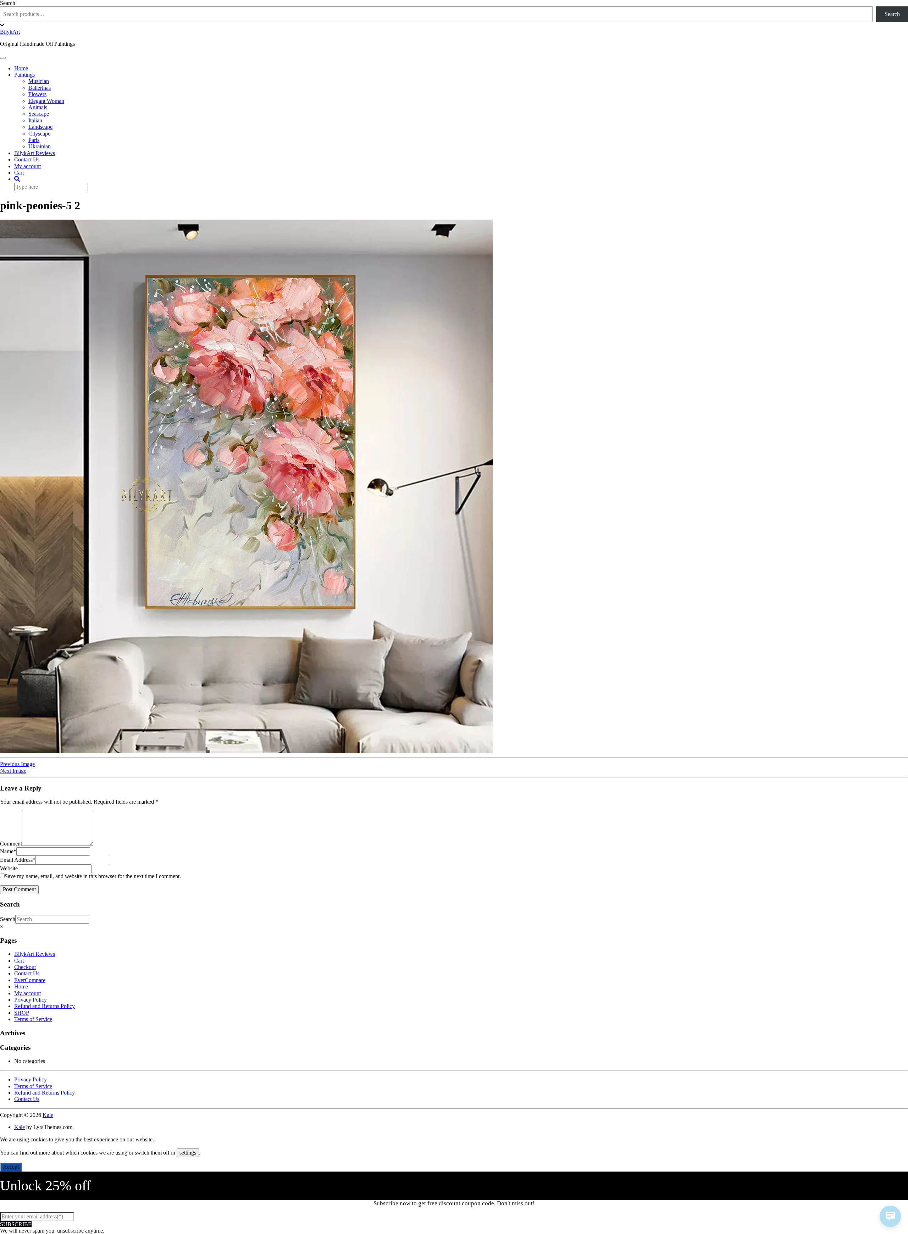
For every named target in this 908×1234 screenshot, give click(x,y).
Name (8, 851)
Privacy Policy (30, 1000)
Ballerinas (39, 88)
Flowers (37, 94)
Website (9, 868)
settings (187, 1153)
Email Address (17, 860)
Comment (11, 844)
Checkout (25, 967)
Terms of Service (33, 1019)
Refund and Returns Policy (44, 1006)
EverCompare (29, 980)
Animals (37, 107)
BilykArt (10, 32)
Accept (11, 1167)
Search (7, 3)
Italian (35, 120)
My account (27, 166)
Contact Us (26, 159)
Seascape (38, 114)
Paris (33, 140)
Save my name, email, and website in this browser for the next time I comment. (93, 876)
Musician (38, 81)
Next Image (13, 771)
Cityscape (39, 134)
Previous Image (17, 764)
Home (21, 68)
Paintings (24, 75)
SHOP (21, 1013)
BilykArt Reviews (34, 153)
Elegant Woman (46, 101)
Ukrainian (39, 146)
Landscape (40, 127)
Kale (48, 1115)
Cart (19, 173)
